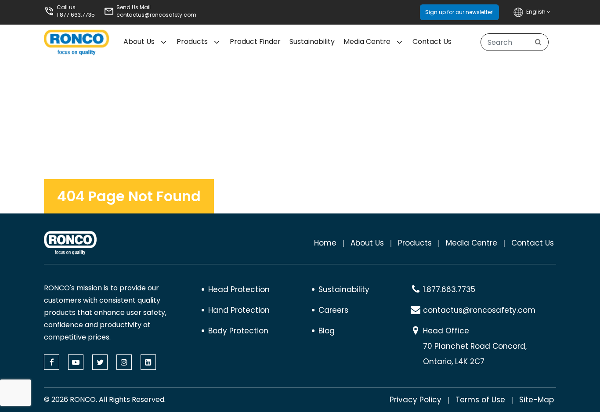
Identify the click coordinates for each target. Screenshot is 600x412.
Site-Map (536, 399)
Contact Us (432, 41)
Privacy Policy (415, 399)
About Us (367, 243)
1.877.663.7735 (76, 14)
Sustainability (312, 41)
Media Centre (366, 41)
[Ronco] (70, 243)
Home (325, 243)
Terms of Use (480, 399)
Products (192, 41)
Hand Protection (239, 310)
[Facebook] (51, 362)
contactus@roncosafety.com (156, 14)
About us (139, 41)
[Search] (538, 42)
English (536, 11)
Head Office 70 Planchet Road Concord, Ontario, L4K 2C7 (475, 346)
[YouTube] (75, 362)
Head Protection (239, 289)
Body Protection (238, 330)
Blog (326, 330)
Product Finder (255, 41)
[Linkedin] (148, 362)
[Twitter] (100, 362)
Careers (333, 310)
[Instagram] (124, 362)
